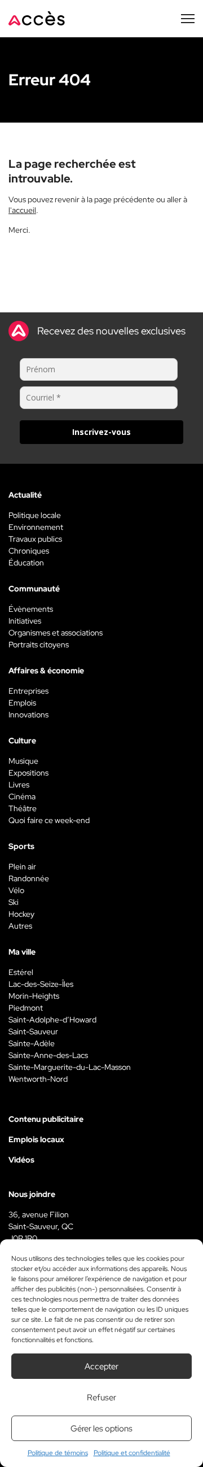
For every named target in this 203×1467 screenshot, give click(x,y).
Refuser (101, 1397)
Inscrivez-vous (101, 431)
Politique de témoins (58, 1452)
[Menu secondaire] (188, 18)
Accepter (101, 1366)
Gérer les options (101, 1428)
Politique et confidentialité (132, 1452)
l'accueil (22, 210)
